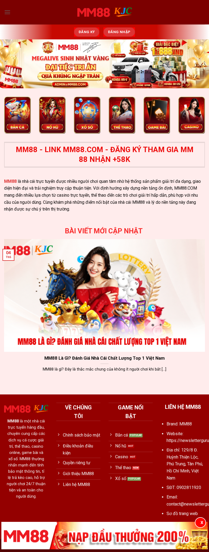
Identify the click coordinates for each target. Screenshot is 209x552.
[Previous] (11, 64)
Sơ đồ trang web (182, 513)
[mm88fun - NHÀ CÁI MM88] (104, 12)
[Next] (198, 64)
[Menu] (7, 12)
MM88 (10, 181)
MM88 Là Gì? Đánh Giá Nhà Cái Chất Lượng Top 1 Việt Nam (104, 358)
